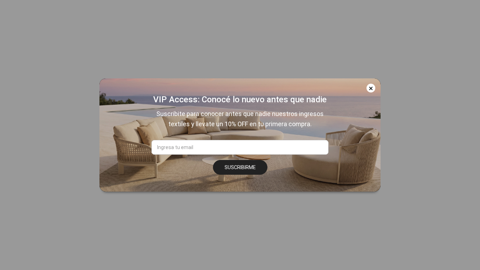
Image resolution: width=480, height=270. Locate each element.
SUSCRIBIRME (240, 167)
